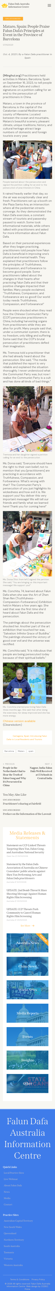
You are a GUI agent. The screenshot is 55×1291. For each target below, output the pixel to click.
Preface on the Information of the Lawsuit (27, 814)
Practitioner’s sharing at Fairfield (22, 803)
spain (30, 751)
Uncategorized (13, 19)
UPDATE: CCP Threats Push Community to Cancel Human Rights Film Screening (24, 913)
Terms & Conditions (19, 1279)
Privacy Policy (38, 1279)
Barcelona (9, 751)
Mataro (21, 751)
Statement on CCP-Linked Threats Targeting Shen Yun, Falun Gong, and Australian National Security (26, 849)
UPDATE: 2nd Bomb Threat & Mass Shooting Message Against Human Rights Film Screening (27, 894)
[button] (49, 5)
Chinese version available (19, 721)
